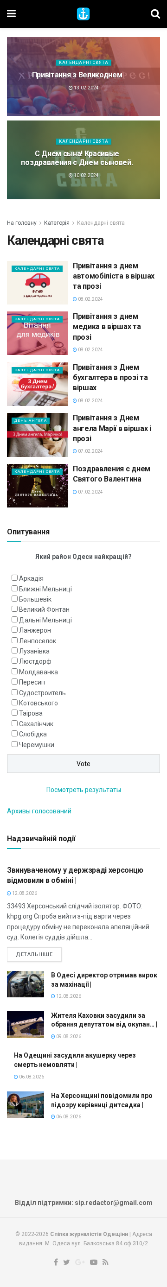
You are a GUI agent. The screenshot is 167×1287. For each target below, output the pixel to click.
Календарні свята (84, 62)
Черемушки (36, 744)
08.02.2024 (90, 299)
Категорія (57, 223)
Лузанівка (34, 651)
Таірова (31, 713)
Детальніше (34, 954)
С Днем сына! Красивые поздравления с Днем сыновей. (77, 158)
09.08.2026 (68, 1036)
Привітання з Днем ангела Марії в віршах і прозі (112, 428)
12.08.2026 (24, 893)
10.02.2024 (86, 175)
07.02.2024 (90, 451)
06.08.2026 (31, 1076)
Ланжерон (35, 630)
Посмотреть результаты (83, 789)
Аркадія (31, 578)
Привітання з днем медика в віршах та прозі (107, 327)
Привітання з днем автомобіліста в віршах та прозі (113, 276)
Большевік (35, 599)
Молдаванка (38, 672)
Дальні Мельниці (45, 620)
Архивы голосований (39, 811)
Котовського (38, 703)
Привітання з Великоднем (77, 74)
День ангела (30, 420)
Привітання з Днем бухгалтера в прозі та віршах (110, 378)
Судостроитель (42, 693)
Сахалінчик (36, 724)
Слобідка (33, 734)
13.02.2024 (86, 87)
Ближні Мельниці (45, 589)
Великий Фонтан (44, 609)
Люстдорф (35, 661)
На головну (22, 223)
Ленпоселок (37, 641)
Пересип (32, 682)
